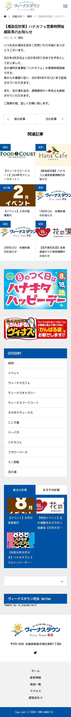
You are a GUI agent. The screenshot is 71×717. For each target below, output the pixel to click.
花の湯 (6, 187)
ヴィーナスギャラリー (22, 393)
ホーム (35, 671)
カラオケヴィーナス (20, 412)
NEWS (20, 38)
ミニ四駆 (13, 462)
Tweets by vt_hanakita (19, 605)
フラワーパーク (17, 452)
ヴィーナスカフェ (19, 383)
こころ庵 (13, 422)
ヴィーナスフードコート (23, 402)
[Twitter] (35, 653)
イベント (13, 373)
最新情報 (35, 677)
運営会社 (34, 697)
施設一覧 (35, 684)
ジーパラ (13, 432)
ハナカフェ (15, 442)
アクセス (35, 691)
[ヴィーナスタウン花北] (21, 6)
